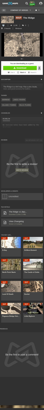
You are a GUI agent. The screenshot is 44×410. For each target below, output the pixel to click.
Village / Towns (9, 105)
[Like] (3, 25)
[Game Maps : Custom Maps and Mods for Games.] (10, 3)
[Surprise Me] (37, 10)
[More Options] (39, 68)
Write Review (22, 170)
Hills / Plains (25, 105)
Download (21, 68)
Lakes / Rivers (19, 100)
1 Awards (7, 28)
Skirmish (6, 100)
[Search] (26, 3)
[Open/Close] (41, 79)
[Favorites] (4, 10)
